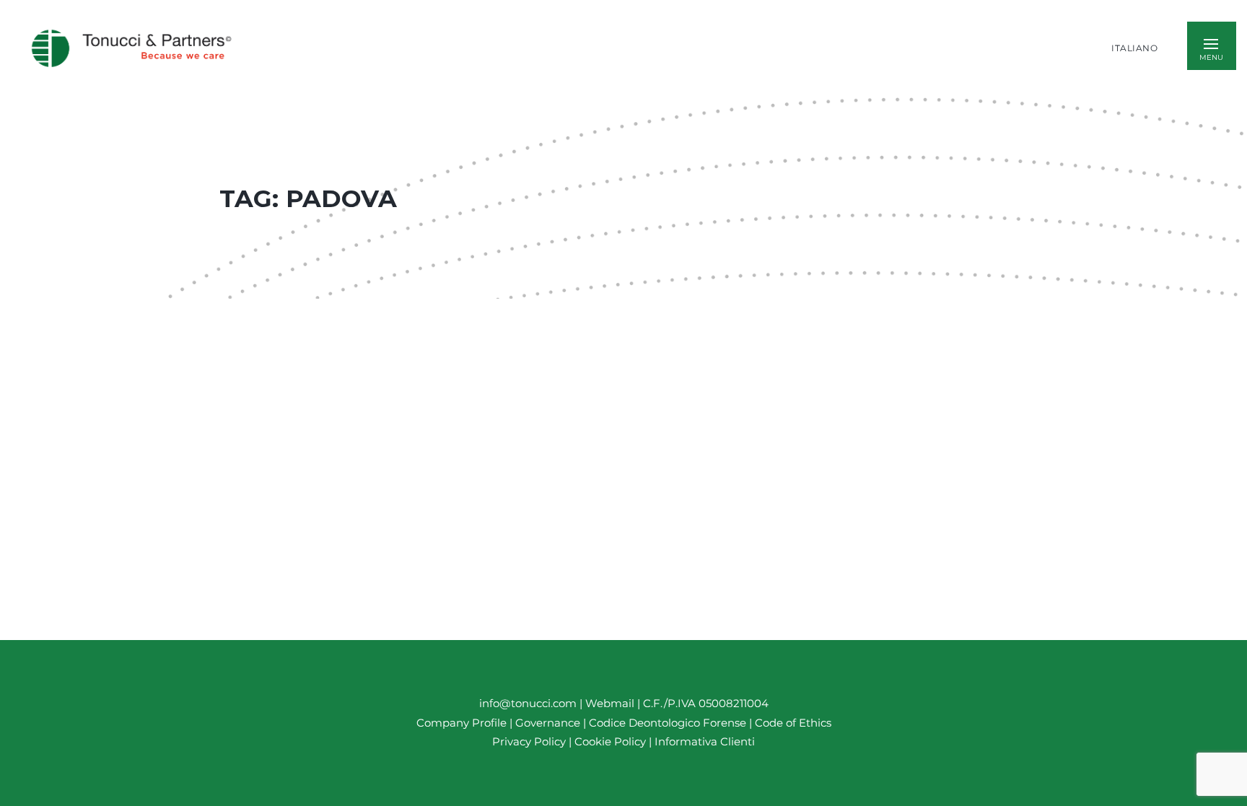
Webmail (609, 703)
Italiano (1134, 48)
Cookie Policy (610, 741)
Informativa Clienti (703, 741)
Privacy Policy (529, 741)
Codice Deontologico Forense (669, 723)
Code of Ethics (793, 723)
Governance (549, 723)
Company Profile (461, 723)
